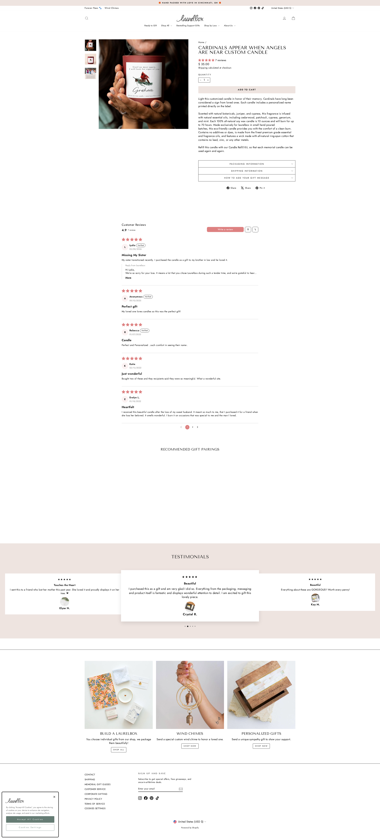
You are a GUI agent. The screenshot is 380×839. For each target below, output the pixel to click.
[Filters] (248, 229)
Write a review (225, 229)
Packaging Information (247, 163)
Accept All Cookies (30, 819)
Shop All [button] (165, 25)
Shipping (203, 67)
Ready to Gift (150, 25)
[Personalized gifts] (261, 695)
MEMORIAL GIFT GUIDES (97, 784)
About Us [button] (228, 25)
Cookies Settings (95, 808)
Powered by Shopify (190, 827)
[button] (206, 60)
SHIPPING (90, 779)
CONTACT (90, 774)
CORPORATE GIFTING (96, 794)
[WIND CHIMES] (190, 695)
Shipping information (247, 170)
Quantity (204, 74)
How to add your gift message (246, 177)
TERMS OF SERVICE (95, 803)
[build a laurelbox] (119, 695)
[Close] (54, 797)
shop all (118, 749)
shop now (190, 746)
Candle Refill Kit (238, 147)
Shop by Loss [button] (210, 25)
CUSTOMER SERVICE (95, 789)
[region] (30, 814)
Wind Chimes (112, 8)
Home (201, 42)
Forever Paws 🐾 (93, 8)
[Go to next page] (198, 427)
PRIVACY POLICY (93, 799)
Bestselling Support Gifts (188, 25)
